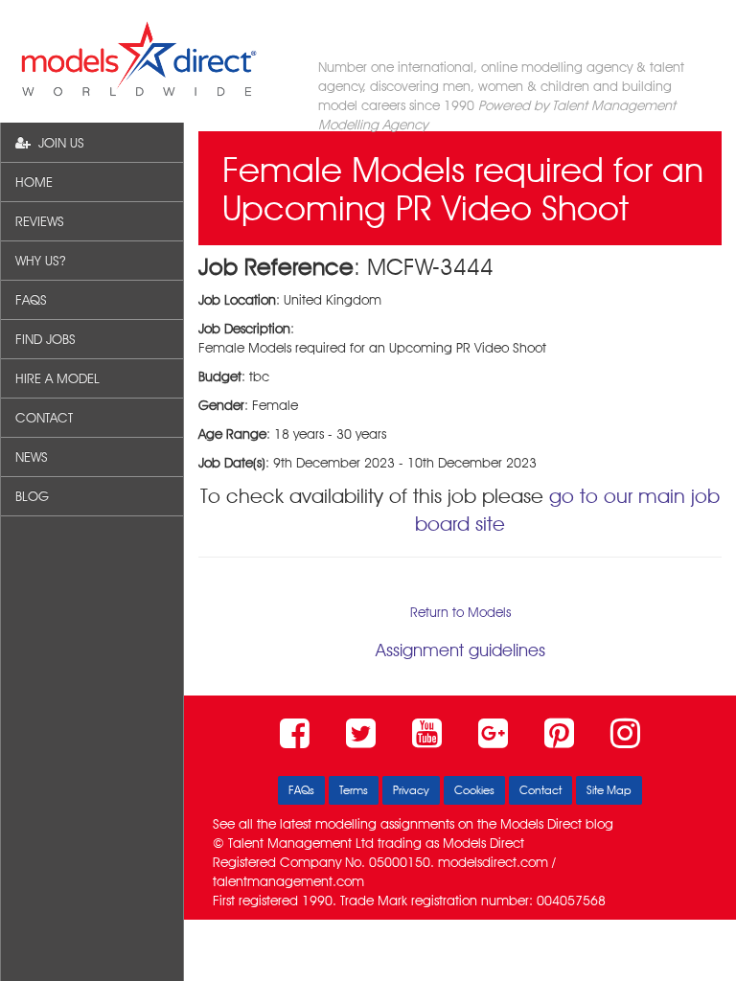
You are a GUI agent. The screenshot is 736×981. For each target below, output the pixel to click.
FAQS (31, 300)
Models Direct (541, 824)
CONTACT (44, 417)
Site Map (609, 790)
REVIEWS (39, 221)
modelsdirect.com (493, 862)
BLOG (32, 496)
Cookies (474, 790)
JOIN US (57, 142)
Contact (540, 790)
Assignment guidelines (460, 650)
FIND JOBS (45, 339)
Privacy (411, 790)
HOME (34, 182)
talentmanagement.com (288, 881)
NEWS (31, 457)
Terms (353, 790)
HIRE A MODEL (57, 378)
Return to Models (460, 612)
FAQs (301, 790)
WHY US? (40, 260)
